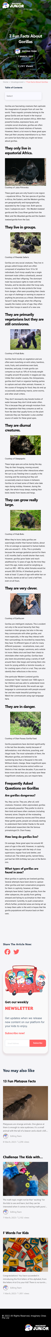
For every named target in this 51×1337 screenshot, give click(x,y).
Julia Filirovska (22, 187)
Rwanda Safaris (22, 257)
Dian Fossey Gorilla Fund (25, 738)
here (7, 699)
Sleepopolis (20, 459)
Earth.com (19, 618)
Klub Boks (19, 353)
